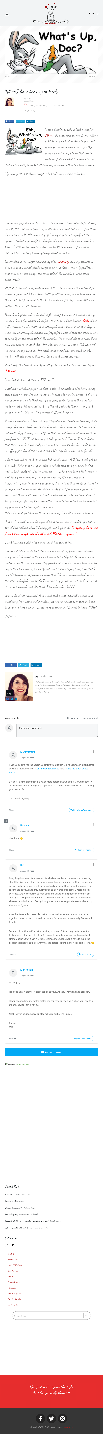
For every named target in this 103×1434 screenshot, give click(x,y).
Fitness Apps (12, 1288)
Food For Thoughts (14, 1299)
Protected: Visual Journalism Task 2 (18, 1194)
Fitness (10, 1276)
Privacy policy (68, 1427)
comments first (89, 718)
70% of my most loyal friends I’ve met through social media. (26, 1227)
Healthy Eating (13, 1305)
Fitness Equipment (14, 1293)
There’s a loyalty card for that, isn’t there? (20, 1208)
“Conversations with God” (47, 768)
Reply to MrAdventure (82, 810)
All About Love (13, 1259)
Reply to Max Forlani (82, 1038)
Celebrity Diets (13, 1271)
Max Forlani (26, 969)
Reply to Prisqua (84, 850)
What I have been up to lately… (33, 91)
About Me (11, 1254)
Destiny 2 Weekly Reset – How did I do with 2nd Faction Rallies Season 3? (33, 1221)
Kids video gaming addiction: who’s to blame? (21, 1214)
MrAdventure (27, 751)
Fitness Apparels (13, 1282)
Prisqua (24, 825)
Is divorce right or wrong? (14, 1201)
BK (21, 865)
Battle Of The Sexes (15, 1265)
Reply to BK (86, 954)
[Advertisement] (51, 198)
